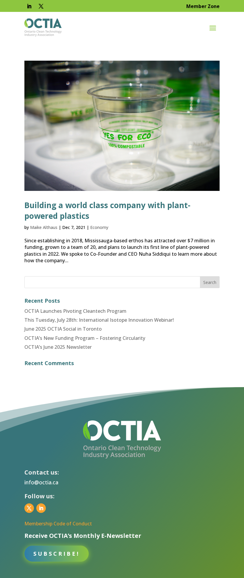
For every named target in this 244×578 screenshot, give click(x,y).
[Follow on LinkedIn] (29, 6)
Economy (99, 227)
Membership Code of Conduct (58, 523)
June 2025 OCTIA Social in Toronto (63, 329)
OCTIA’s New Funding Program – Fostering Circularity (84, 338)
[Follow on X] (41, 6)
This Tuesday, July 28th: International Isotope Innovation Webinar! (99, 320)
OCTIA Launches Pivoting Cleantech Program (75, 311)
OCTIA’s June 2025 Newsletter (58, 347)
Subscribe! (56, 553)
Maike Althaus (43, 227)
